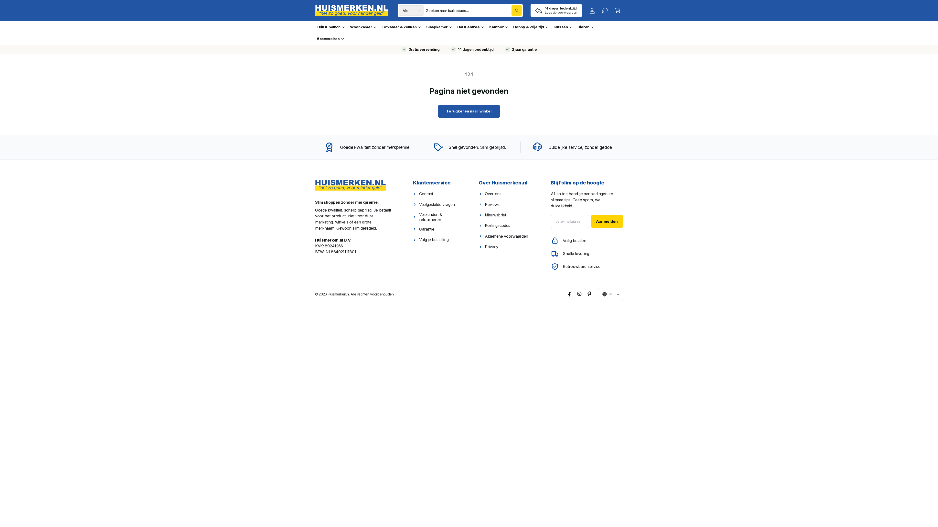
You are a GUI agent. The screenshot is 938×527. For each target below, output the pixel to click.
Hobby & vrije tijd (528, 27)
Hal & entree (468, 27)
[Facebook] (570, 294)
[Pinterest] (589, 294)
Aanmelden (607, 221)
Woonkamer (361, 27)
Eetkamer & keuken (399, 27)
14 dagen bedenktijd (476, 49)
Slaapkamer (437, 27)
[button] (617, 10)
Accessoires (328, 38)
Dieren (583, 27)
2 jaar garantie (524, 49)
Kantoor (496, 27)
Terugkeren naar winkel (468, 111)
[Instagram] (579, 294)
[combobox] (474, 10)
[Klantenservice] (604, 10)
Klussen (561, 27)
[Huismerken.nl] (350, 185)
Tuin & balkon (329, 27)
